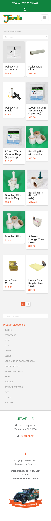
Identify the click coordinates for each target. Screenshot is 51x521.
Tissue (8, 397)
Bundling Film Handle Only (13, 197)
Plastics (9, 382)
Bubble (8, 330)
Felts (7, 340)
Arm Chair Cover (11, 282)
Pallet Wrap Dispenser (11, 68)
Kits (7, 345)
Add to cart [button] (15, 59)
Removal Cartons (14, 387)
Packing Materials (14, 371)
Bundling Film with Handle (36, 153)
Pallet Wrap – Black (13, 109)
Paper (7, 377)
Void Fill (9, 402)
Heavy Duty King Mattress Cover (36, 283)
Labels (8, 351)
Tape (7, 392)
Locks (8, 356)
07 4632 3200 (32, 3)
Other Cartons (12, 366)
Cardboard (10, 335)
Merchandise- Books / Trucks (20, 361)
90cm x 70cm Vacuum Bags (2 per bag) (13, 154)
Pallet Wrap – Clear (36, 68)
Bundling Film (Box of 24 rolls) (36, 195)
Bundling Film (13, 236)
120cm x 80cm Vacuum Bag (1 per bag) (37, 110)
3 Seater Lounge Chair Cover (36, 239)
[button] (44, 18)
